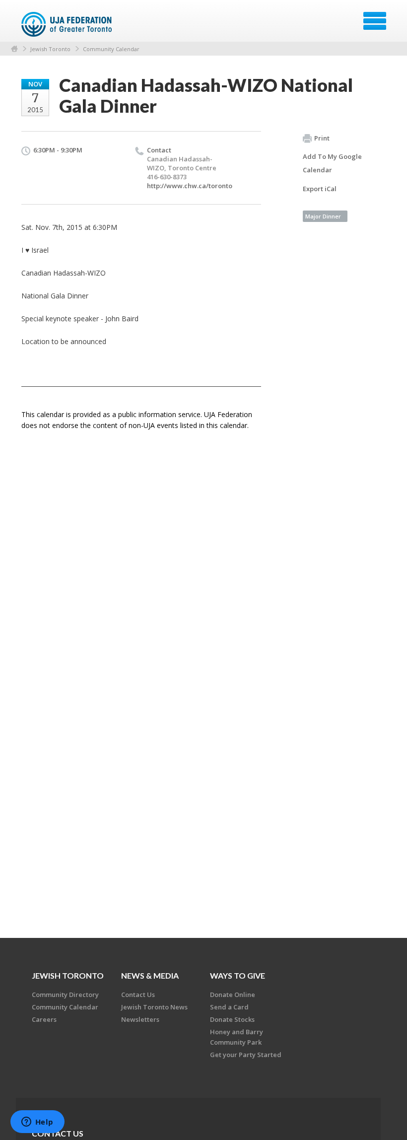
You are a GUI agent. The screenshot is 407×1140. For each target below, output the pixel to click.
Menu (374, 21)
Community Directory (65, 994)
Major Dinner (323, 216)
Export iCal (320, 188)
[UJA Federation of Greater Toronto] (67, 24)
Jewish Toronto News (154, 1006)
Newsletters (140, 1019)
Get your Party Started (245, 1054)
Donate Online (232, 994)
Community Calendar (111, 49)
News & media (150, 975)
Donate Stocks (232, 1019)
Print (322, 138)
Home (14, 49)
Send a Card (229, 1006)
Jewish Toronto (50, 49)
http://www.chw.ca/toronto (189, 185)
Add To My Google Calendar (332, 163)
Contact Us (138, 994)
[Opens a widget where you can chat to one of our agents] (37, 1122)
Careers (44, 1019)
